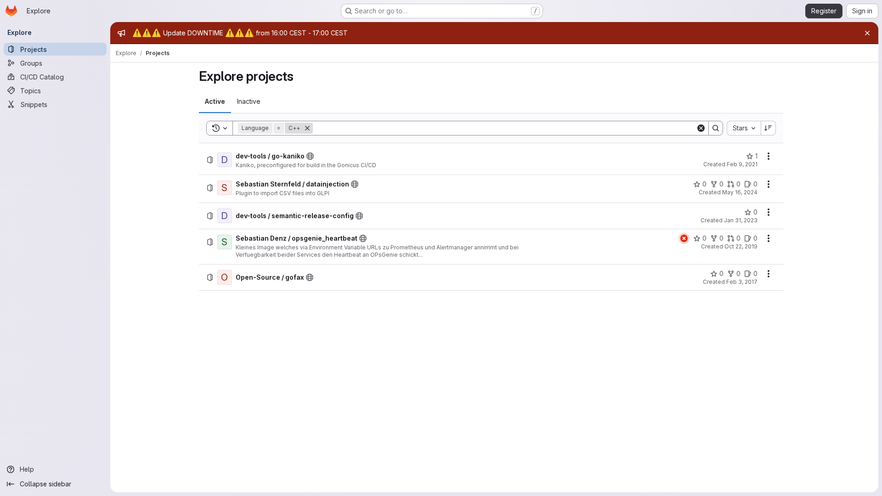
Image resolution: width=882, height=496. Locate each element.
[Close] (867, 33)
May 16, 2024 (740, 192)
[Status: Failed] (684, 238)
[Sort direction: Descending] (768, 128)
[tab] (215, 101)
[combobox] (744, 128)
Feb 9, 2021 (742, 164)
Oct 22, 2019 (741, 246)
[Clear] (701, 128)
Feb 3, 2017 (742, 281)
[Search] (715, 128)
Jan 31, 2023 (741, 220)
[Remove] (307, 128)
